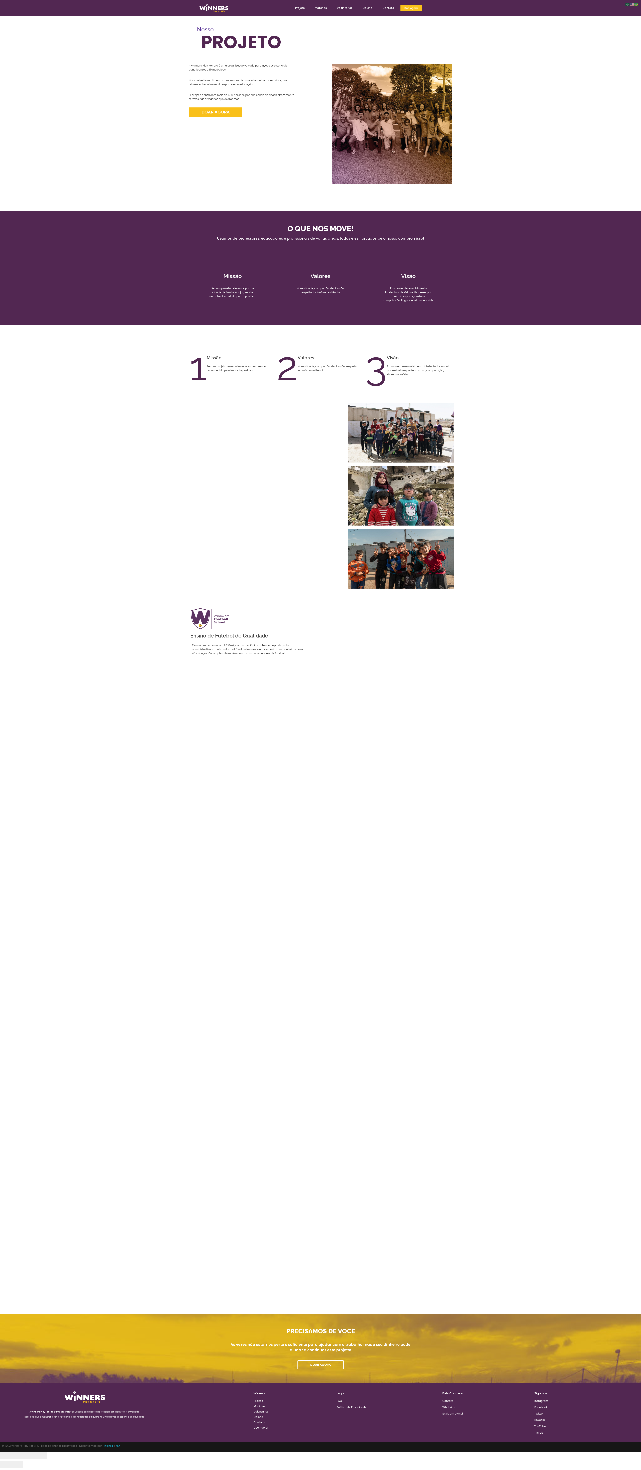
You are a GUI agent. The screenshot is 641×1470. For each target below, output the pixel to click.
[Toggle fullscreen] (29, 1455)
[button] (379, 1263)
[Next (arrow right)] (17, 1464)
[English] (632, 4)
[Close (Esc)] (6, 1455)
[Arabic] (627, 4)
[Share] (17, 1455)
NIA (118, 1446)
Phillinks (108, 1446)
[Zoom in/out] (41, 1455)
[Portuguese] (636, 4)
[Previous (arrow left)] (6, 1464)
